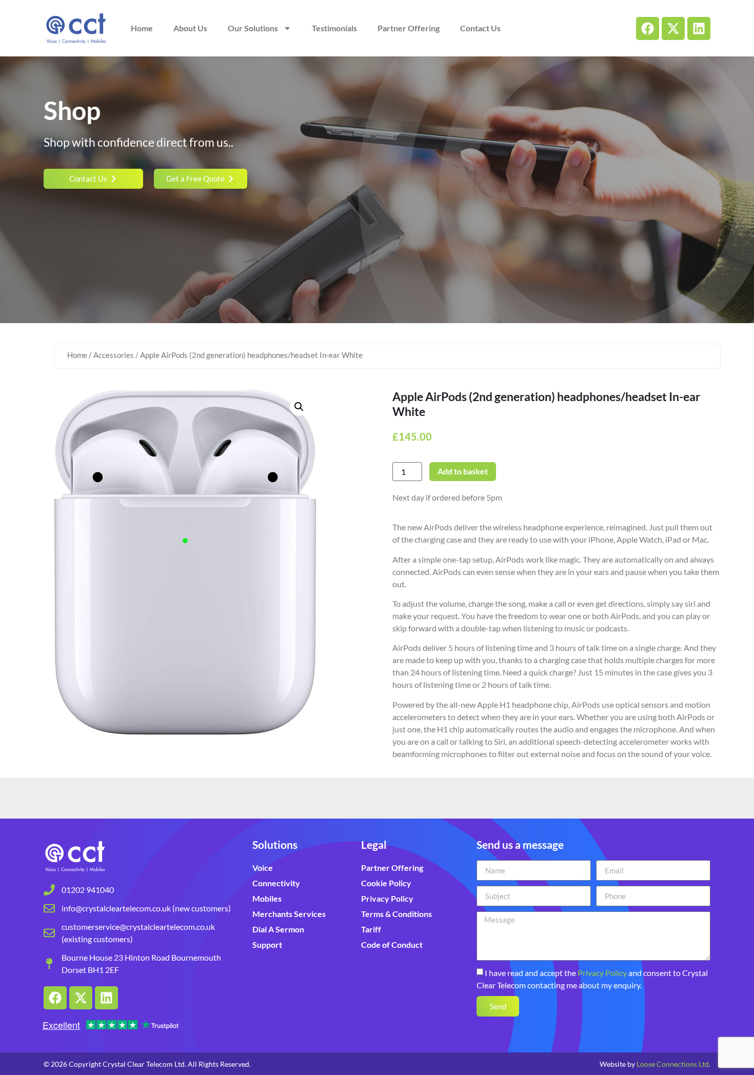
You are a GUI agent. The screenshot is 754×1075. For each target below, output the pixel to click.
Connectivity (276, 883)
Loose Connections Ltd (673, 1064)
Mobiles (267, 898)
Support (267, 944)
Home (142, 28)
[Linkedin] (698, 28)
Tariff (371, 929)
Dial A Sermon (278, 929)
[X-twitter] (673, 28)
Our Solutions (253, 28)
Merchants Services (289, 914)
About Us (190, 28)
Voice (262, 867)
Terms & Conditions (396, 914)
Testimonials (334, 28)
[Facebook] (647, 28)
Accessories (113, 355)
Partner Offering (409, 28)
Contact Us (480, 28)
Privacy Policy (387, 898)
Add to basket (463, 471)
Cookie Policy (386, 883)
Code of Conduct (392, 944)
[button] (299, 406)
